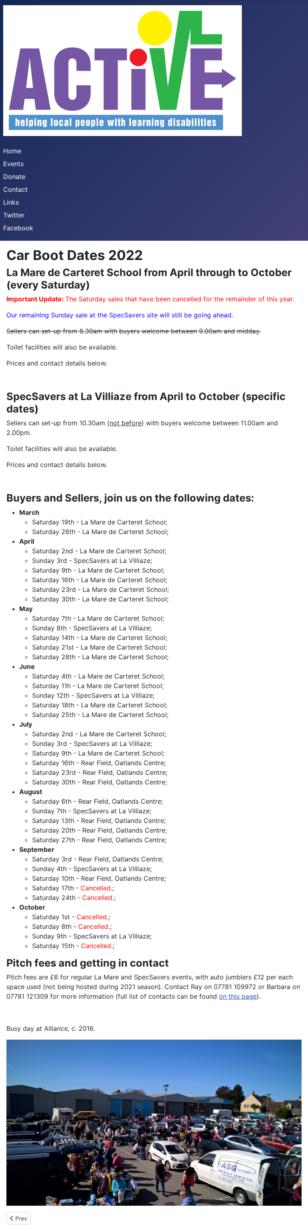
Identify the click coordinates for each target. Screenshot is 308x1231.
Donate (14, 177)
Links (11, 202)
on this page (238, 996)
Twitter (13, 215)
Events (13, 164)
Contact (15, 189)
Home (12, 151)
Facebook (18, 228)
